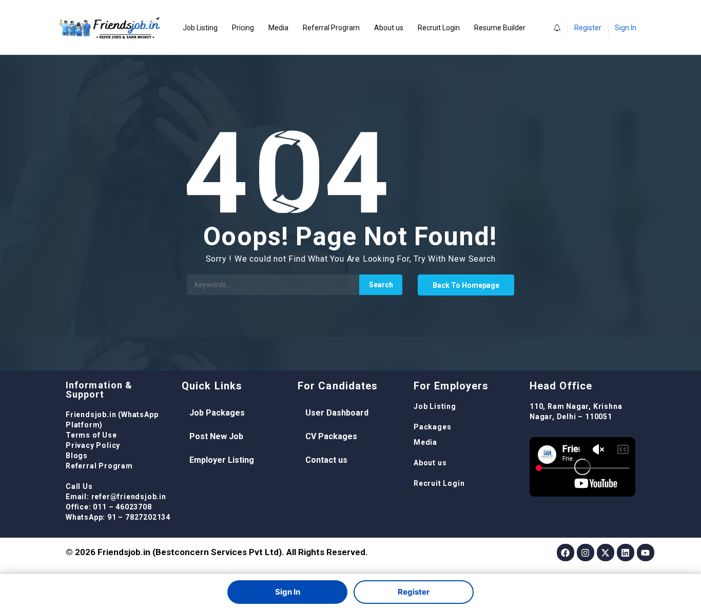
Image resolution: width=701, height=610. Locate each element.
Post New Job (216, 436)
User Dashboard (336, 413)
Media (278, 28)
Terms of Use (91, 435)
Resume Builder (499, 28)
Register (587, 28)
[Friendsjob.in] (117, 27)
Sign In (625, 28)
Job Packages (217, 413)
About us (388, 28)
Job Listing (200, 28)
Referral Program (331, 28)
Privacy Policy (93, 445)
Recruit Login (439, 28)
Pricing (243, 28)
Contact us (326, 460)
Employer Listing (221, 460)
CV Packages (331, 436)
